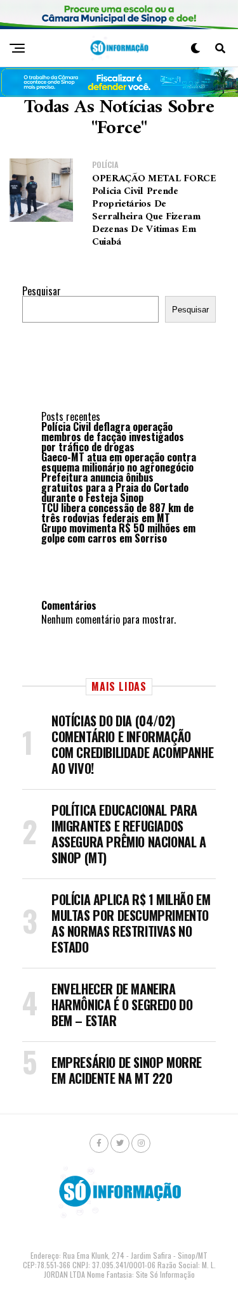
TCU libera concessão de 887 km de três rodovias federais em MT (117, 512)
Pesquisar (41, 291)
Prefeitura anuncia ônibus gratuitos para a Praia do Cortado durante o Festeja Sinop (114, 487)
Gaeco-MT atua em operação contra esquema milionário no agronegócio (118, 462)
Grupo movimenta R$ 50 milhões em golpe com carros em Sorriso (118, 533)
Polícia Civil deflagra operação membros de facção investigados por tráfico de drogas (112, 436)
